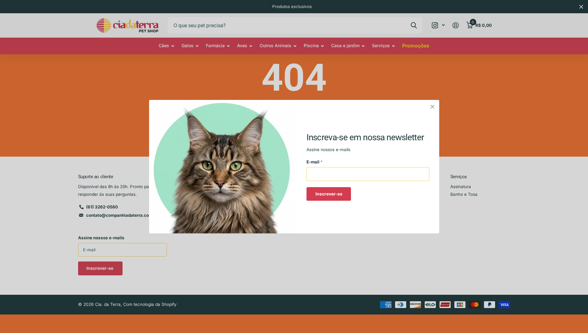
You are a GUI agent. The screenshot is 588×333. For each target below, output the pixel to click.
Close (432, 106)
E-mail (315, 161)
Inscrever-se (328, 193)
